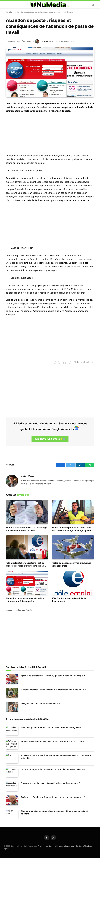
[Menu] (7, 5)
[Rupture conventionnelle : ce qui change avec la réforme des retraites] (27, 512)
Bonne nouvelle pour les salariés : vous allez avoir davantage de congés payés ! (72, 529)
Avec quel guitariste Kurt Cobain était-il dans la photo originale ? (51, 727)
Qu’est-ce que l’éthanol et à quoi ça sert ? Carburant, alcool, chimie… (53, 741)
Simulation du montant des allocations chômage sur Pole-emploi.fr (25, 600)
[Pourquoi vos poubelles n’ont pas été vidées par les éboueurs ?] (12, 786)
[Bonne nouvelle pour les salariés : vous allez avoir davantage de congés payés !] (73, 512)
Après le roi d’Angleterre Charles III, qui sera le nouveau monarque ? (53, 675)
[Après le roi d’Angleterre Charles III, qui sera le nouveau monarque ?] (12, 679)
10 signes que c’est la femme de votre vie (40, 703)
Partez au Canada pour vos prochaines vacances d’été (71, 564)
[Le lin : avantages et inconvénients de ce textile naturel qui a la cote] (12, 772)
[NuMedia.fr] (50, 5)
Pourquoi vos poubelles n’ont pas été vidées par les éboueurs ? (50, 783)
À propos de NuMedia (47, 846)
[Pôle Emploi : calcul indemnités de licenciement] (73, 583)
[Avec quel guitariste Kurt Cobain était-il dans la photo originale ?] (12, 731)
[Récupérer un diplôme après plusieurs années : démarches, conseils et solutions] (12, 814)
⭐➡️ (50, 439)
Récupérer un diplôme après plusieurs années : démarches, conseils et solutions (54, 812)
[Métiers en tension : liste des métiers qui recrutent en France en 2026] (12, 693)
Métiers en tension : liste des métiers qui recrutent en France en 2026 (53, 689)
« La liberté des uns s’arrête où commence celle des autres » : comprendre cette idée (56, 756)
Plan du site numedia (65, 846)
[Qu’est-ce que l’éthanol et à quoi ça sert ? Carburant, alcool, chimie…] (12, 744)
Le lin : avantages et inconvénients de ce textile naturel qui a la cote (53, 769)
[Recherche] (93, 5)
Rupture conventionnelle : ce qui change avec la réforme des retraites (26, 529)
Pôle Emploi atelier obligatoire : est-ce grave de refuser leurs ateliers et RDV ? (26, 564)
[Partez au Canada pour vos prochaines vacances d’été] (73, 547)
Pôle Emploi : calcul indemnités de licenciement (69, 600)
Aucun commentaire (66, 41)
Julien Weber (49, 41)
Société (16, 12)
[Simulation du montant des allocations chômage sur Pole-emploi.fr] (27, 583)
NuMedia (9, 12)
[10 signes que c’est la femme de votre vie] (12, 707)
